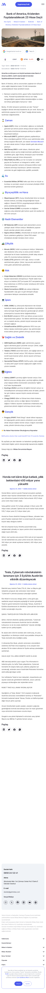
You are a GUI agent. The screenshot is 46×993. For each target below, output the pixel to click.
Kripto (3, 964)
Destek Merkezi (6, 943)
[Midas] (4, 4)
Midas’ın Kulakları (19, 22)
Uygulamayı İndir (24, 4)
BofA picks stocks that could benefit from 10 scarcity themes (23, 436)
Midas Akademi (6, 951)
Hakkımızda (5, 939)
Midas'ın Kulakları (7, 947)
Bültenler (31, 22)
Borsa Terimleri (6, 956)
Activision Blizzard (36, 142)
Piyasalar (4, 960)
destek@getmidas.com (12, 892)
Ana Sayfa (7, 22)
